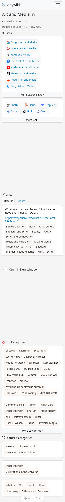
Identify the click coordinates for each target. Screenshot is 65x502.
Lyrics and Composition (19, 236)
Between (43, 491)
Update (20, 201)
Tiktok (38, 416)
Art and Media (42, 241)
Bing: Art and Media (22, 86)
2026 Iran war (49, 374)
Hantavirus (12, 393)
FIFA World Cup (15, 374)
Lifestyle (10, 350)
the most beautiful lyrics (20, 251)
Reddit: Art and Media (23, 79)
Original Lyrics (14, 246)
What (29, 246)
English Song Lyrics (17, 231)
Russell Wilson (14, 423)
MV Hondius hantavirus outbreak (25, 387)
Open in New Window (23, 269)
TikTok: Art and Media (23, 73)
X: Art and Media (20, 54)
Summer (32, 374)
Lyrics (50, 251)
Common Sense (15, 404)
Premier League (48, 423)
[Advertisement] (32, 157)
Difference (28, 491)
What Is (10, 485)
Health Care (46, 404)
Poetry (47, 231)
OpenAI (31, 423)
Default (8, 201)
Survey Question (15, 226)
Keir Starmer (50, 362)
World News (13, 356)
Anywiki (13, 4)
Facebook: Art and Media (25, 61)
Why (21, 485)
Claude (32, 105)
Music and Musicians (18, 241)
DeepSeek (50, 105)
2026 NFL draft (48, 393)
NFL (8, 416)
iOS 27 (46, 368)
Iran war (11, 380)
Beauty (36, 231)
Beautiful (41, 246)
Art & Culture (46, 226)
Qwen (43, 111)
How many (12, 491)
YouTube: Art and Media (24, 67)
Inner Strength (14, 410)
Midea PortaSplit (15, 362)
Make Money (48, 410)
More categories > (32, 430)
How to (31, 485)
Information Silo (27, 446)
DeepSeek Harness (34, 356)
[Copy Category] (33, 14)
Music (32, 226)
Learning (24, 350)
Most (41, 251)
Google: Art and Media (23, 42)
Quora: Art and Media (23, 48)
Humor (32, 404)
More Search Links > (32, 94)
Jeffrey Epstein (22, 416)
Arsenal (24, 380)
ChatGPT (15, 105)
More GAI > (32, 119)
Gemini (14, 111)
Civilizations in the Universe (22, 471)
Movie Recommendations (20, 452)
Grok (29, 111)
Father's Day (13, 368)
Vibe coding (29, 393)
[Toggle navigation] (58, 4)
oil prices (34, 362)
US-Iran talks (31, 368)
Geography (39, 350)
